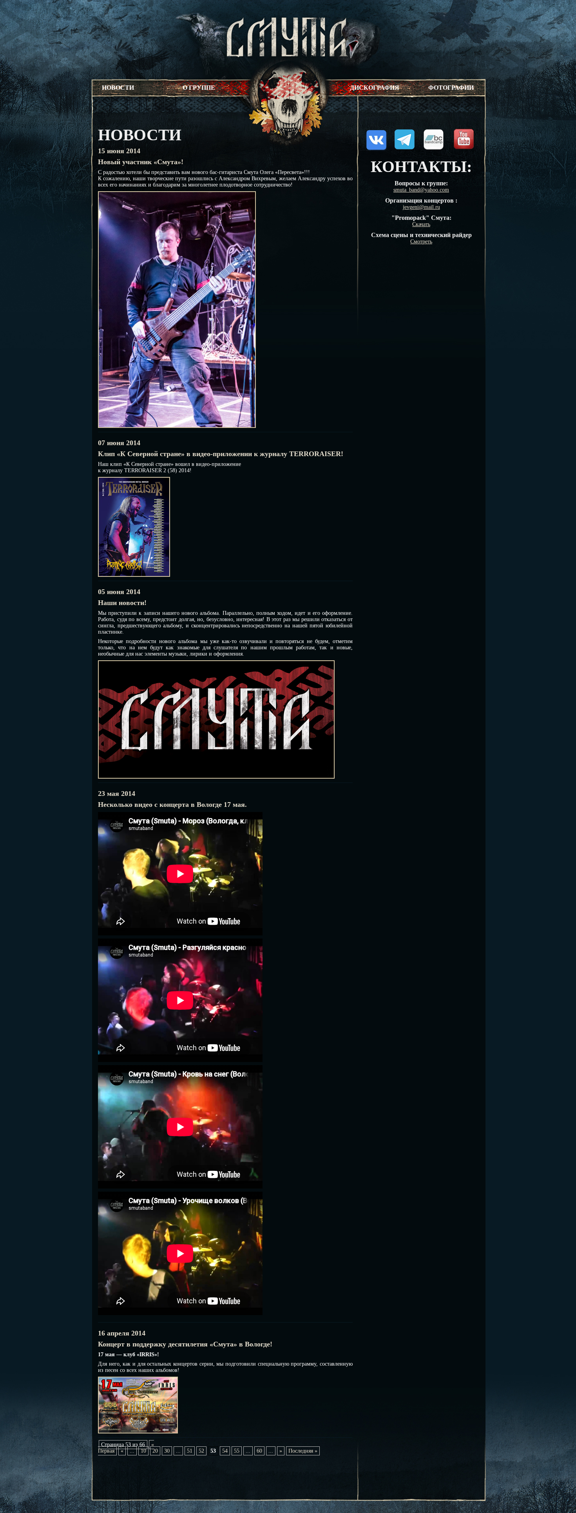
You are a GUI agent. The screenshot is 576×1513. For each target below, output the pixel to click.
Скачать (421, 224)
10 (143, 1451)
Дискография (374, 87)
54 (225, 1451)
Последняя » (302, 1451)
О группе (199, 87)
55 (236, 1451)
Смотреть (421, 242)
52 (201, 1451)
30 (167, 1451)
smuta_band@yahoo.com (421, 190)
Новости (118, 87)
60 (259, 1451)
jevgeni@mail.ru (421, 207)
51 (189, 1451)
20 (155, 1451)
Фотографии (451, 87)
